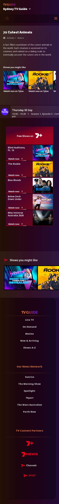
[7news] (29, 455)
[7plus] (29, 444)
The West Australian (29, 404)
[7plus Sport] (29, 476)
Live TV (29, 319)
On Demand (30, 326)
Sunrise (29, 376)
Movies (29, 333)
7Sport (30, 397)
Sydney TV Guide (15, 9)
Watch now (13, 158)
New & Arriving (29, 340)
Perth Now (29, 411)
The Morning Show (29, 383)
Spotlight (29, 390)
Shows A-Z (29, 347)
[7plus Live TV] (29, 466)
